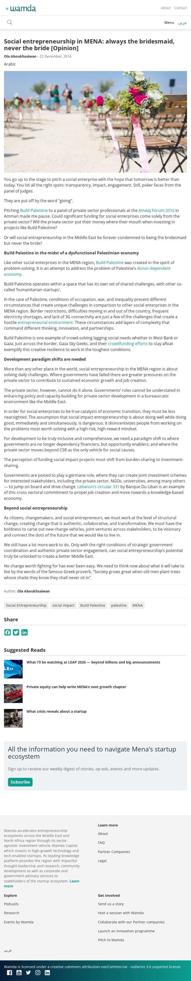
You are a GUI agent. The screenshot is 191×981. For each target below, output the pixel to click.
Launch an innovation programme (126, 931)
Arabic (10, 64)
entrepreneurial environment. (46, 322)
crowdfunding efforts (128, 343)
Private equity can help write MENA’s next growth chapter (76, 686)
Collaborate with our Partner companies (131, 922)
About (166, 7)
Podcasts (11, 904)
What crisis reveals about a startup (57, 711)
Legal (102, 860)
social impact (63, 605)
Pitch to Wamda (111, 940)
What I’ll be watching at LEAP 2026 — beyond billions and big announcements (93, 662)
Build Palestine (34, 210)
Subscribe (20, 782)
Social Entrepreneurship (26, 605)
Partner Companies (114, 851)
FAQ (101, 842)
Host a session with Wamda (121, 912)
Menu (169, 22)
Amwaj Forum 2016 (156, 210)
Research (11, 912)
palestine (119, 605)
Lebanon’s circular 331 (98, 486)
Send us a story (111, 904)
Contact (180, 7)
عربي (182, 23)
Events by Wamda (19, 922)
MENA (138, 605)
